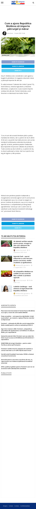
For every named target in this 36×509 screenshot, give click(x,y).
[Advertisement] (18, 11)
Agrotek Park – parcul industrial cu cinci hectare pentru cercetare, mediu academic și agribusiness (23, 259)
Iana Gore (10, 33)
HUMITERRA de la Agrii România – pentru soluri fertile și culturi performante (16, 344)
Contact (11, 506)
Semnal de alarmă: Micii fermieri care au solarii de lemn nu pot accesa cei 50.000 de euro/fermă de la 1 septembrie (17, 337)
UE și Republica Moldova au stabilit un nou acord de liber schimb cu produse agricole (23, 275)
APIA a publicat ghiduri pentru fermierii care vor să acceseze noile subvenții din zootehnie (17, 367)
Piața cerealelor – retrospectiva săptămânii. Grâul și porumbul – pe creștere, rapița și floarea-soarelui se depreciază (17, 318)
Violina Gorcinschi (21, 250)
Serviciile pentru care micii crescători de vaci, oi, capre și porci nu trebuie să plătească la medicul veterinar (17, 361)
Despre (5, 506)
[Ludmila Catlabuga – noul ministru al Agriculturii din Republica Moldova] (6, 289)
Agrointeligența (8, 305)
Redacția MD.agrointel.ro (23, 265)
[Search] (33, 2)
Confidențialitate (25, 506)
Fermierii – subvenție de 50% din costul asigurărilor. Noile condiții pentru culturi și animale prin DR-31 (18, 324)
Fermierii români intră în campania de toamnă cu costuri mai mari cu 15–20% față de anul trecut (17, 349)
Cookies (16, 506)
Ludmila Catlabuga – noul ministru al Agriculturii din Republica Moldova (23, 289)
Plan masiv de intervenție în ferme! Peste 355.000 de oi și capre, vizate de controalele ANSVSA (18, 311)
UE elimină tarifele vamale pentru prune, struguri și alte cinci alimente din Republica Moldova (23, 244)
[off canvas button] (2, 2)
